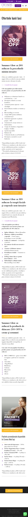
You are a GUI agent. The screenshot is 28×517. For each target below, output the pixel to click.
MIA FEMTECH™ (22, 9)
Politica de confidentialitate (7, 516)
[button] (26, 5)
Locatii (19, 1)
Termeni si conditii (18, 516)
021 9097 (10, 1)
